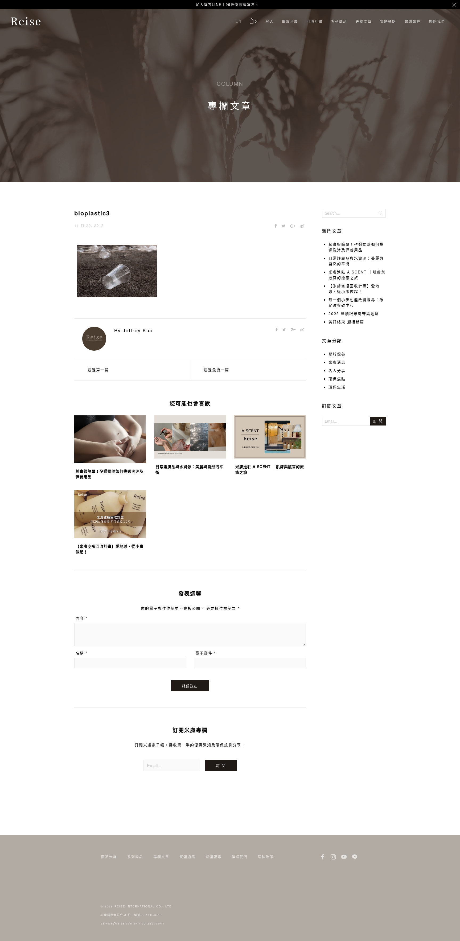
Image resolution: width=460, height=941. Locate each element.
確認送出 (190, 685)
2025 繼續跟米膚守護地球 (353, 313)
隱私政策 (266, 856)
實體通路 (388, 21)
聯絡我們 (437, 21)
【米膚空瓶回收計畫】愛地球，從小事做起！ (354, 288)
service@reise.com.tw (119, 923)
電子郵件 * (205, 653)
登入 (270, 21)
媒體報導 (413, 21)
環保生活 (337, 387)
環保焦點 (337, 378)
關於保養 (337, 354)
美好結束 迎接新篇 (346, 321)
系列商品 (339, 21)
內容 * (82, 618)
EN (238, 21)
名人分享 (337, 370)
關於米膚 (290, 21)
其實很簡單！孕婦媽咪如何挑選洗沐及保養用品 (356, 247)
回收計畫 (315, 21)
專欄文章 (364, 21)
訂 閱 (221, 765)
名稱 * (82, 653)
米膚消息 (337, 362)
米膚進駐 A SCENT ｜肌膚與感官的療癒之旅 (356, 274)
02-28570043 (153, 923)
